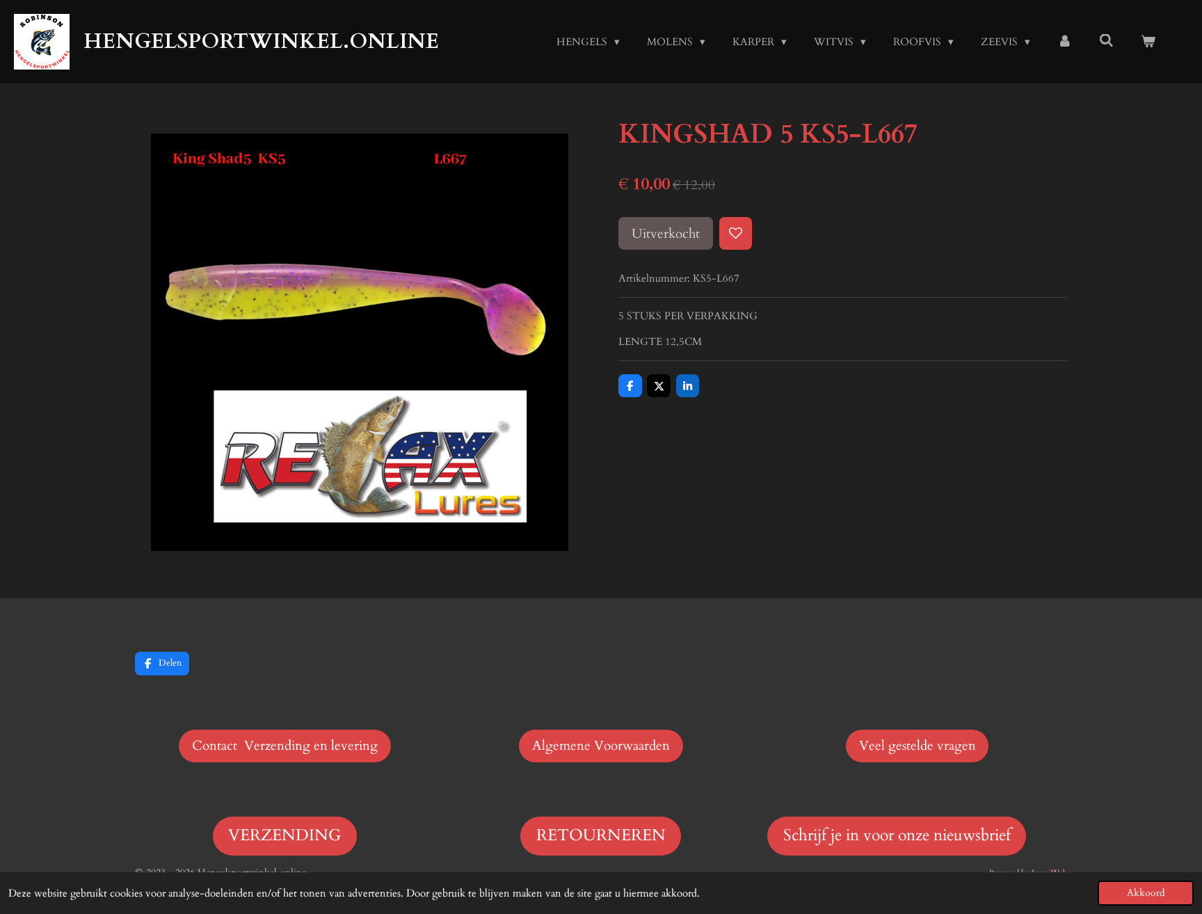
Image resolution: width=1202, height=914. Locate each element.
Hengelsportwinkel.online (261, 41)
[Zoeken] (1106, 41)
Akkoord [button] (1145, 893)
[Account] (1064, 42)
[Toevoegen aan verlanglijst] (735, 233)
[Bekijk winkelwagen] (1148, 42)
